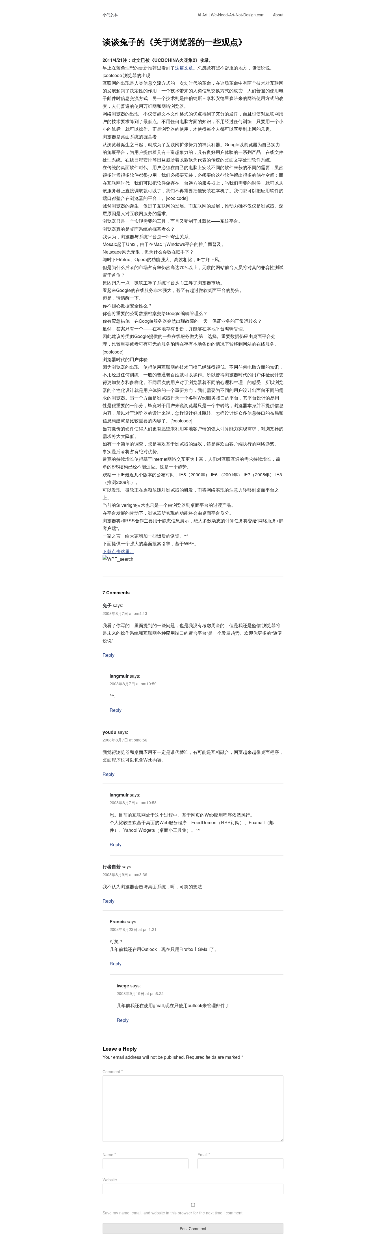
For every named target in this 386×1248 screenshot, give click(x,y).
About (278, 15)
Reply (108, 655)
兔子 (107, 605)
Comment (113, 1071)
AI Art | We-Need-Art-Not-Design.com (231, 15)
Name (109, 1154)
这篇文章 (184, 67)
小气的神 (110, 15)
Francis (118, 921)
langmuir (119, 676)
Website (110, 1179)
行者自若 (112, 866)
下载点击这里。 (118, 551)
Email (204, 1154)
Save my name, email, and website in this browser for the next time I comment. (173, 1213)
